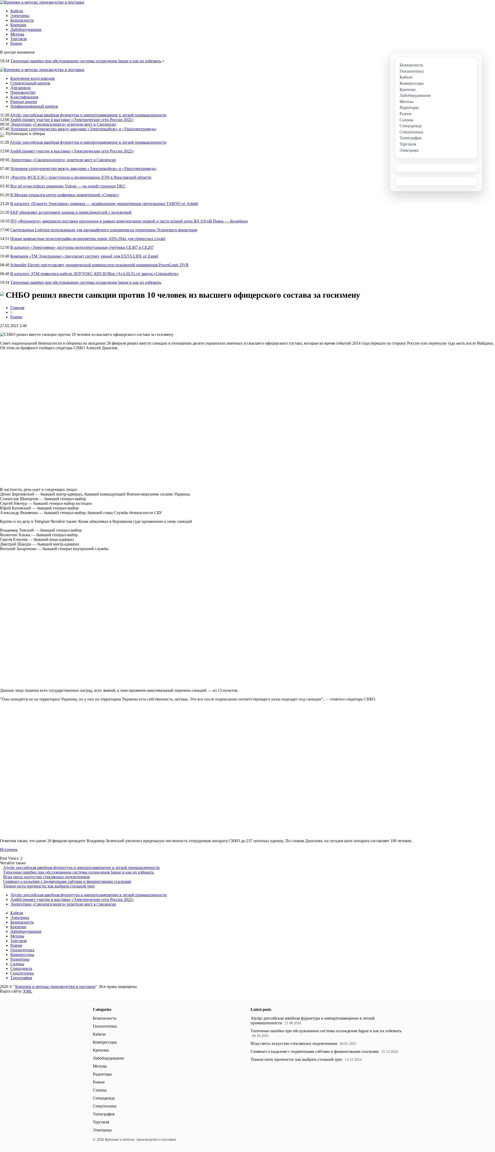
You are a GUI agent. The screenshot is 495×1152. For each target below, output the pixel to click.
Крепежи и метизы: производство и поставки (55, 986)
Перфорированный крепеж (34, 106)
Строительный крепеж (30, 83)
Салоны (17, 964)
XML (27, 991)
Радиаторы (19, 959)
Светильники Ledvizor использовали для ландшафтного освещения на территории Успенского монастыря (103, 230)
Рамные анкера (23, 101)
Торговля (18, 39)
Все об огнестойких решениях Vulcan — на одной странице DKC (68, 186)
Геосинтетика (22, 950)
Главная (17, 307)
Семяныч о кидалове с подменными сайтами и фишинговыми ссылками (67, 881)
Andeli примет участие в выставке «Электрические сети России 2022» (72, 119)
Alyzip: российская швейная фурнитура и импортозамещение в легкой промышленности (88, 115)
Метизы (17, 34)
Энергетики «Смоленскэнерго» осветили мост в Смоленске (63, 124)
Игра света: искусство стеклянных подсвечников (46, 877)
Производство (22, 92)
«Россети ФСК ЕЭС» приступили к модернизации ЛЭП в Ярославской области (80, 177)
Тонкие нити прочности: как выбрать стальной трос (49, 886)
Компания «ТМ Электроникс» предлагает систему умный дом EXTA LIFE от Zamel (84, 256)
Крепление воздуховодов (32, 78)
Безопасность (22, 20)
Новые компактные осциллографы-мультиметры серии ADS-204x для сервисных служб (87, 238)
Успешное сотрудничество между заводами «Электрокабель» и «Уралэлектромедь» (83, 129)
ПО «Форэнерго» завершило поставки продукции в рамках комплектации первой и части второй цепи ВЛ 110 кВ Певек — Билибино (129, 221)
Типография (21, 978)
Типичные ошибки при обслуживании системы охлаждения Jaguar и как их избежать (85, 61)
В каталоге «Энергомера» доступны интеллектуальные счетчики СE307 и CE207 (82, 247)
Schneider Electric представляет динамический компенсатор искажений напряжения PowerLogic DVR (99, 265)
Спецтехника (22, 973)
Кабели (16, 11)
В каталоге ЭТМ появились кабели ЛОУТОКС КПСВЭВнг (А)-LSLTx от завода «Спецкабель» (94, 273)
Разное (16, 43)
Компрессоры (22, 954)
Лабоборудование (26, 29)
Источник (9, 849)
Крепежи (18, 25)
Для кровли (20, 88)
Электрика (19, 15)
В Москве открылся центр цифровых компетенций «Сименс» (64, 195)
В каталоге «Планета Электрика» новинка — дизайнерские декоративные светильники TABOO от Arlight (104, 203)
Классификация (24, 97)
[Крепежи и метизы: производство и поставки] (42, 2)
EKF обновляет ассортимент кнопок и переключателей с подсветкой (70, 212)
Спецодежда (21, 968)
